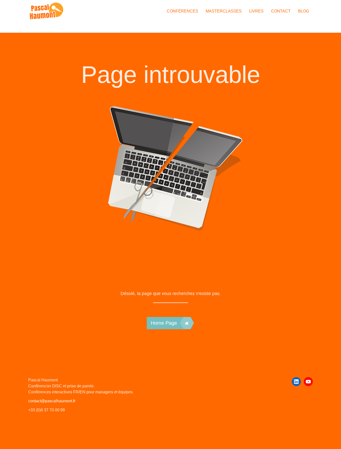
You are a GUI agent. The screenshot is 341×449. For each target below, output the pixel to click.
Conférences (182, 11)
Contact (281, 11)
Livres (256, 11)
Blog (303, 11)
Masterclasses (224, 11)
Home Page (164, 323)
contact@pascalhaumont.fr (51, 401)
